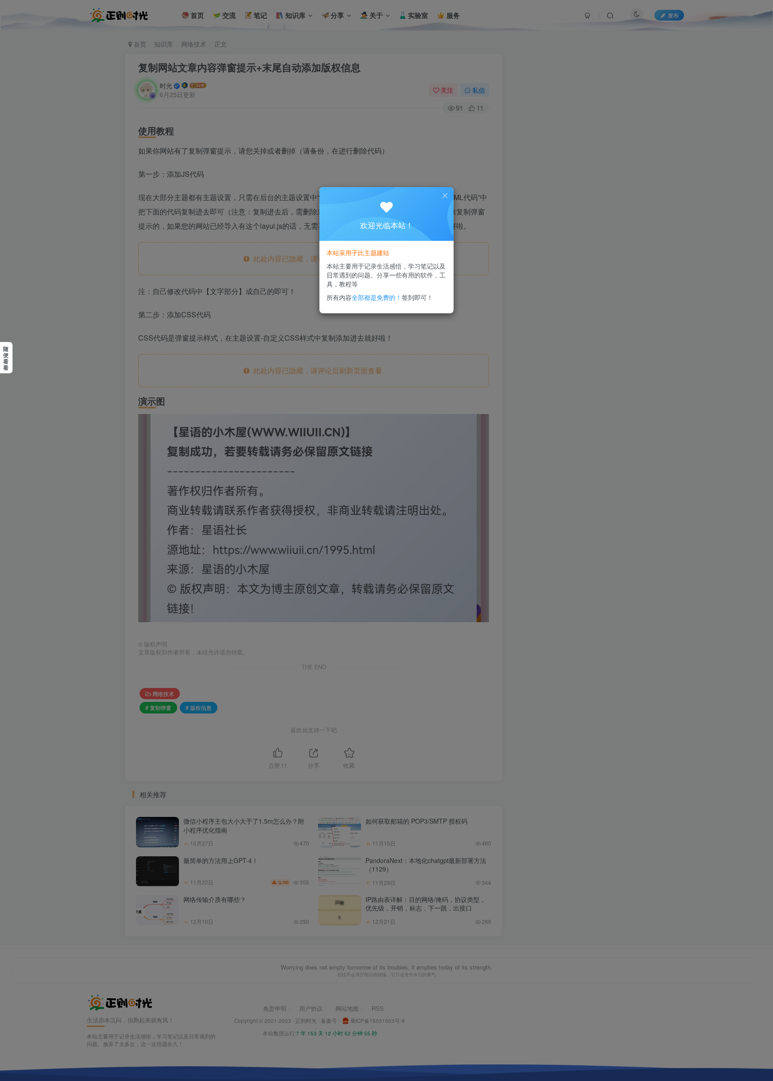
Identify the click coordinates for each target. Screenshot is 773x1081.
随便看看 (5, 358)
